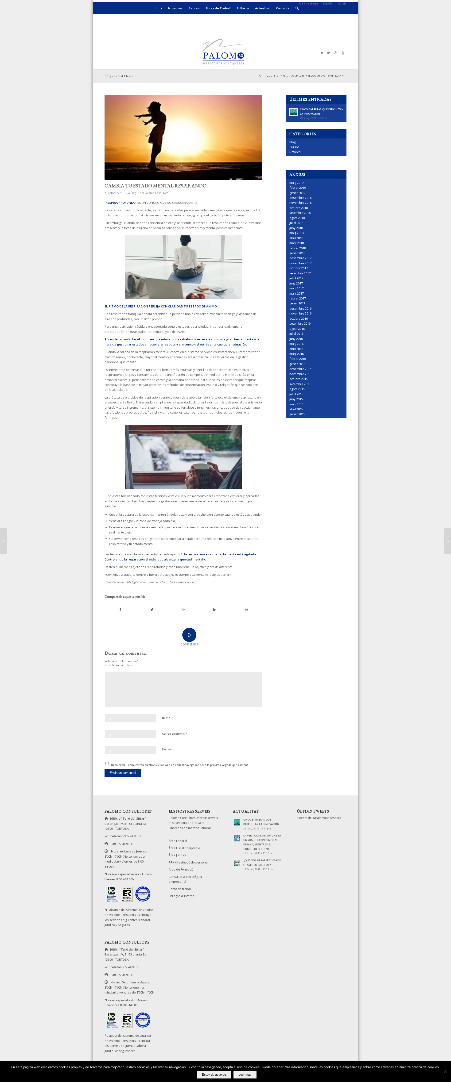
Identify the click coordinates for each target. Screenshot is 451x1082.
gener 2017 (297, 303)
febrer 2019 (297, 187)
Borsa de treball (180, 889)
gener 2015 (297, 414)
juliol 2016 (296, 333)
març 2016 (296, 354)
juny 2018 (296, 228)
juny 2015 (296, 399)
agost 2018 (297, 218)
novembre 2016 (300, 313)
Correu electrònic (174, 733)
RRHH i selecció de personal (188, 862)
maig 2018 (296, 233)
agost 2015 (297, 389)
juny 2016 (296, 339)
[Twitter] (321, 52)
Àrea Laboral (178, 841)
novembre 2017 (300, 263)
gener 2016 (297, 364)
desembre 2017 (300, 258)
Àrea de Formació (181, 869)
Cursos (294, 147)
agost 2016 (297, 328)
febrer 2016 (297, 359)
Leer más (245, 1074)
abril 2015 (296, 409)
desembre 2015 (300, 369)
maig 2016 (296, 343)
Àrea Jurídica (178, 855)
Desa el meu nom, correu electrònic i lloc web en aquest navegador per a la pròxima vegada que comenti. (180, 765)
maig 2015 (296, 404)
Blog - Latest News (119, 75)
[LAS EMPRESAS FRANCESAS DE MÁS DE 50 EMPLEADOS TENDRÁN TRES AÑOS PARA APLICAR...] (3, 541)
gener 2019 (297, 193)
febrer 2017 (297, 298)
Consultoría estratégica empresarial (185, 879)
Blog (285, 76)
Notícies (295, 152)
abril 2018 (296, 238)
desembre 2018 (300, 198)
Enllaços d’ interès (181, 896)
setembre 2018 (300, 213)
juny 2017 (296, 283)
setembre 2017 (300, 273)
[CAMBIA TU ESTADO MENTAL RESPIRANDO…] (183, 137)
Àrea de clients (308, 3)
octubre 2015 (298, 379)
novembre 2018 (300, 202)
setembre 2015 (300, 384)
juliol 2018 (296, 223)
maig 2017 (296, 288)
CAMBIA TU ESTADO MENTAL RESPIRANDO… (157, 185)
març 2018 (296, 243)
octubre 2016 (298, 318)
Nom (166, 718)
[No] (445, 1071)
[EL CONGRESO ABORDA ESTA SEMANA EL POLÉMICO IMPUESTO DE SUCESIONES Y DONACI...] (447, 541)
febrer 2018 (297, 248)
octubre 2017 (298, 268)
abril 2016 (296, 349)
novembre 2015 (300, 374)
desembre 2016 (300, 308)
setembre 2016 (300, 323)
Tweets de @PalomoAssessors (319, 818)
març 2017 (296, 293)
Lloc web (167, 749)
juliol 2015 (296, 394)
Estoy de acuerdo (214, 1074)
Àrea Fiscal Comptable (184, 848)
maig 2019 (296, 182)
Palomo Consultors (156, 193)
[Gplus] (335, 52)
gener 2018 (297, 253)
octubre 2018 (298, 208)
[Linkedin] (328, 52)
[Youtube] (342, 52)
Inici (276, 76)
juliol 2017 (296, 278)
